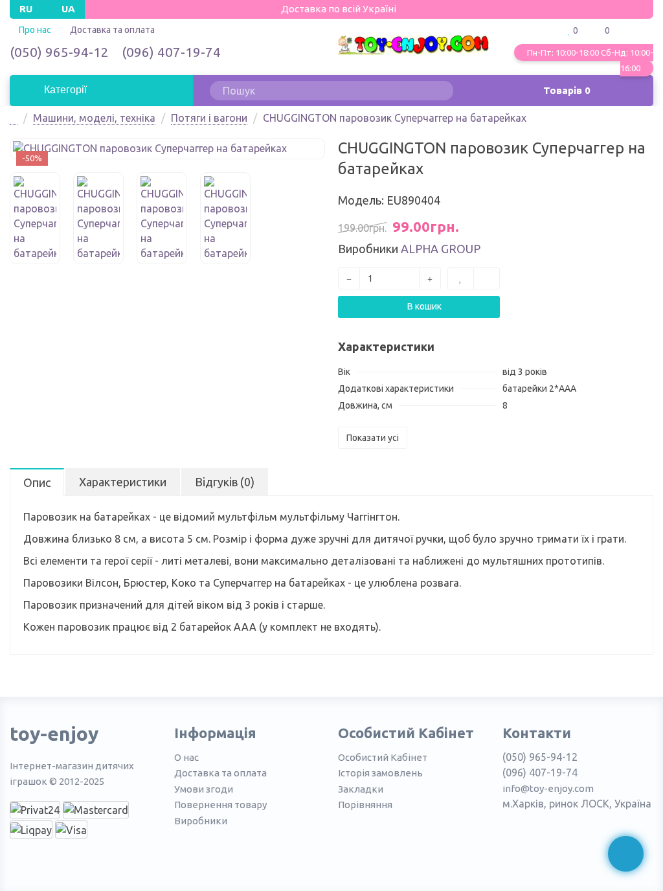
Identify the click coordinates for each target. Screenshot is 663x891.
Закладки (360, 789)
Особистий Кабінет (382, 757)
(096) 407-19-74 (171, 52)
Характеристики (122, 481)
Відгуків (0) (224, 481)
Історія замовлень (380, 772)
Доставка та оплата (112, 30)
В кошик (423, 306)
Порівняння (365, 804)
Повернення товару (220, 804)
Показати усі (372, 438)
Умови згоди (203, 789)
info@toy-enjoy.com (548, 788)
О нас (186, 757)
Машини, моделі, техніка (94, 118)
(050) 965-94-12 (59, 52)
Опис (37, 482)
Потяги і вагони (209, 118)
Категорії (64, 89)
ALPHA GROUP (440, 248)
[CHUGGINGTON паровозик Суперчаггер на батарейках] (167, 148)
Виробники (200, 820)
